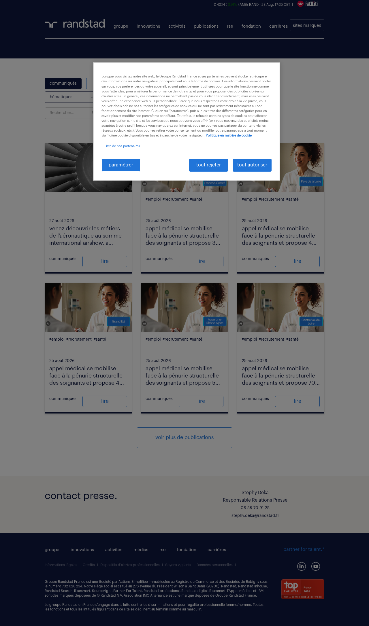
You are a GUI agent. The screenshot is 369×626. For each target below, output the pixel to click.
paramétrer (121, 165)
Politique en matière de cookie (229, 135)
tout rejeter (208, 165)
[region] (186, 121)
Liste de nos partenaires (122, 146)
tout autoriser (252, 165)
